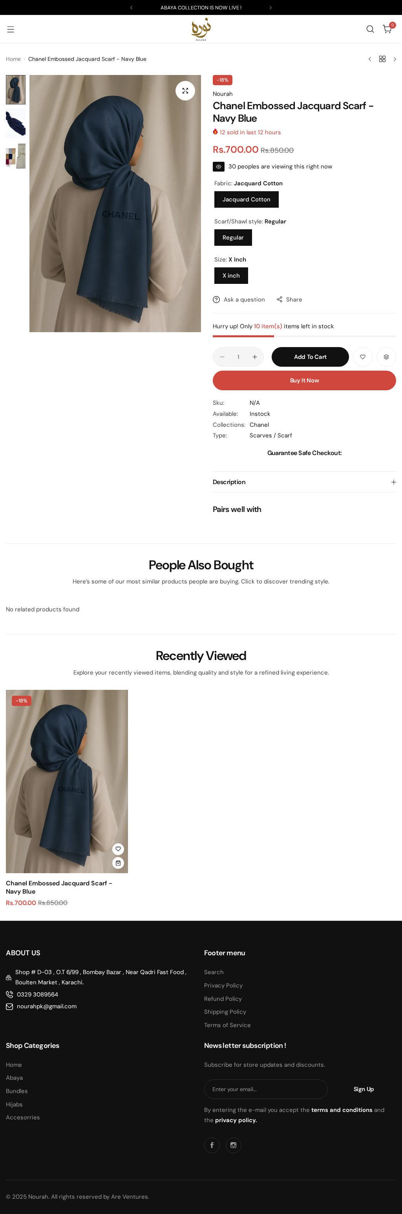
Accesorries (23, 1117)
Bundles (17, 1091)
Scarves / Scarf (271, 435)
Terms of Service (227, 1025)
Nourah (223, 94)
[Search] (370, 29)
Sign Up (364, 1089)
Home (13, 58)
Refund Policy (223, 999)
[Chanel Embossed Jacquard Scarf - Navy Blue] (67, 781)
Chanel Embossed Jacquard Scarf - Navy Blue (59, 887)
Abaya (14, 1078)
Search (214, 972)
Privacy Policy (223, 985)
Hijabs (14, 1104)
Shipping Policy (225, 1012)
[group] (115, 204)
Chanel (259, 425)
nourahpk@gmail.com (47, 1006)
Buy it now (304, 380)
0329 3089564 (37, 994)
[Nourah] (201, 29)
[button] (131, 8)
